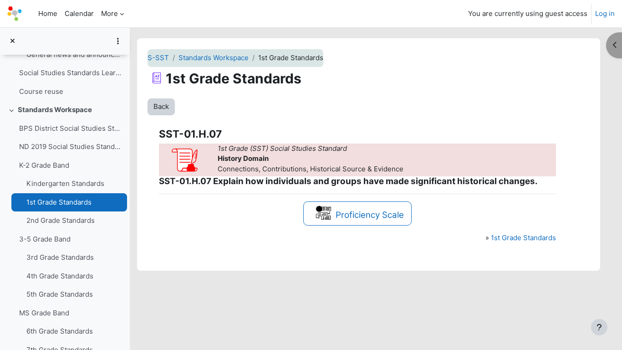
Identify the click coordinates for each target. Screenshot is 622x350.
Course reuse (41, 91)
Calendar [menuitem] (79, 13)
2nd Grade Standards (60, 220)
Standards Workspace (55, 109)
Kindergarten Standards (65, 183)
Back (161, 106)
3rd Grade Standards (60, 257)
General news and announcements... (74, 54)
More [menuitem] (109, 13)
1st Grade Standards (59, 202)
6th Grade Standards (59, 331)
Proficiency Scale (370, 215)
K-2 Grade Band (44, 165)
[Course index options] (118, 41)
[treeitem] (65, 64)
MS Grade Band (44, 313)
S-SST (158, 57)
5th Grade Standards (59, 294)
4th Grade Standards (59, 276)
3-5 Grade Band (45, 239)
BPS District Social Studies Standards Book (70, 128)
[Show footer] (599, 327)
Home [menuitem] (47, 13)
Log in (605, 13)
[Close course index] (12, 41)
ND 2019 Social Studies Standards (70, 146)
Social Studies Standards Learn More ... (70, 72)
